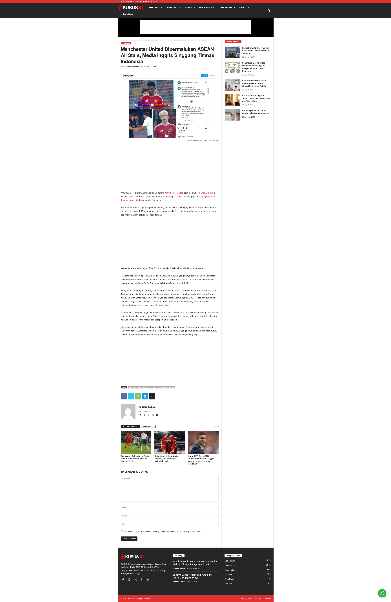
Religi (242, 7)
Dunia (188, 7)
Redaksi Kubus (133, 66)
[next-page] (217, 426)
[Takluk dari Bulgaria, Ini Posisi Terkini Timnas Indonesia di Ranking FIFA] (136, 442)
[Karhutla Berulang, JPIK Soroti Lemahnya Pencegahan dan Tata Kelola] (232, 100)
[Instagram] (130, 580)
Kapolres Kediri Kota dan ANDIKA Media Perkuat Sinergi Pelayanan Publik (254, 83)
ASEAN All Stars (205, 193)
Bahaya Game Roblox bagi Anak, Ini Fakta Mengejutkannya (192, 576)
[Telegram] (145, 396)
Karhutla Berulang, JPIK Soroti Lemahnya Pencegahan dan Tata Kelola (256, 98)
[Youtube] (157, 415)
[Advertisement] (195, 27)
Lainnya (128, 14)
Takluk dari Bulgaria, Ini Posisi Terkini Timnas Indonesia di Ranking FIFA (135, 459)
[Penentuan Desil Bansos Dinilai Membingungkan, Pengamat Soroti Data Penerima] (232, 67)
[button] (269, 10)
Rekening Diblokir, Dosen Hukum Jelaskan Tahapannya (256, 112)
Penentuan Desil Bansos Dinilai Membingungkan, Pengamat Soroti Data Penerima (253, 66)
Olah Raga (205, 7)
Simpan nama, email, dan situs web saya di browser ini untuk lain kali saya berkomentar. (163, 531)
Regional (154, 7)
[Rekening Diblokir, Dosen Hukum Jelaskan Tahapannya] (232, 115)
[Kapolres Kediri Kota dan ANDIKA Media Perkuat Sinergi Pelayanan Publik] (232, 85)
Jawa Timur (230, 565)
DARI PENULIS (147, 426)
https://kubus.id (144, 411)
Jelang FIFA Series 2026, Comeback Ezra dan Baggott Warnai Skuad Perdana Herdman (201, 460)
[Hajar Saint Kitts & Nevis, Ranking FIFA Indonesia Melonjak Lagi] (169, 442)
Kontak (268, 598)
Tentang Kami (246, 598)
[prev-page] (213, 426)
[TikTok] (145, 415)
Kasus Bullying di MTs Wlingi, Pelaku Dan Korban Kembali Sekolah (255, 50)
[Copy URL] (152, 396)
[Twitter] (131, 396)
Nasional (172, 7)
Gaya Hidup (225, 7)
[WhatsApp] (138, 396)
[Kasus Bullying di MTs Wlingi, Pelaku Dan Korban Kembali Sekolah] (232, 52)
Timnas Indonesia (129, 200)
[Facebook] (124, 396)
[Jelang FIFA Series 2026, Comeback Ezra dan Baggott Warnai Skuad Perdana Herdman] (203, 442)
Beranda (124, 40)
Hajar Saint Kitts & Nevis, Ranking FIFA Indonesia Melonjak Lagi (166, 459)
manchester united (150, 387)
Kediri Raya (230, 561)
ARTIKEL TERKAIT (130, 426)
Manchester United (174, 193)
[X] (149, 415)
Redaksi (258, 598)
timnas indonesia (167, 387)
